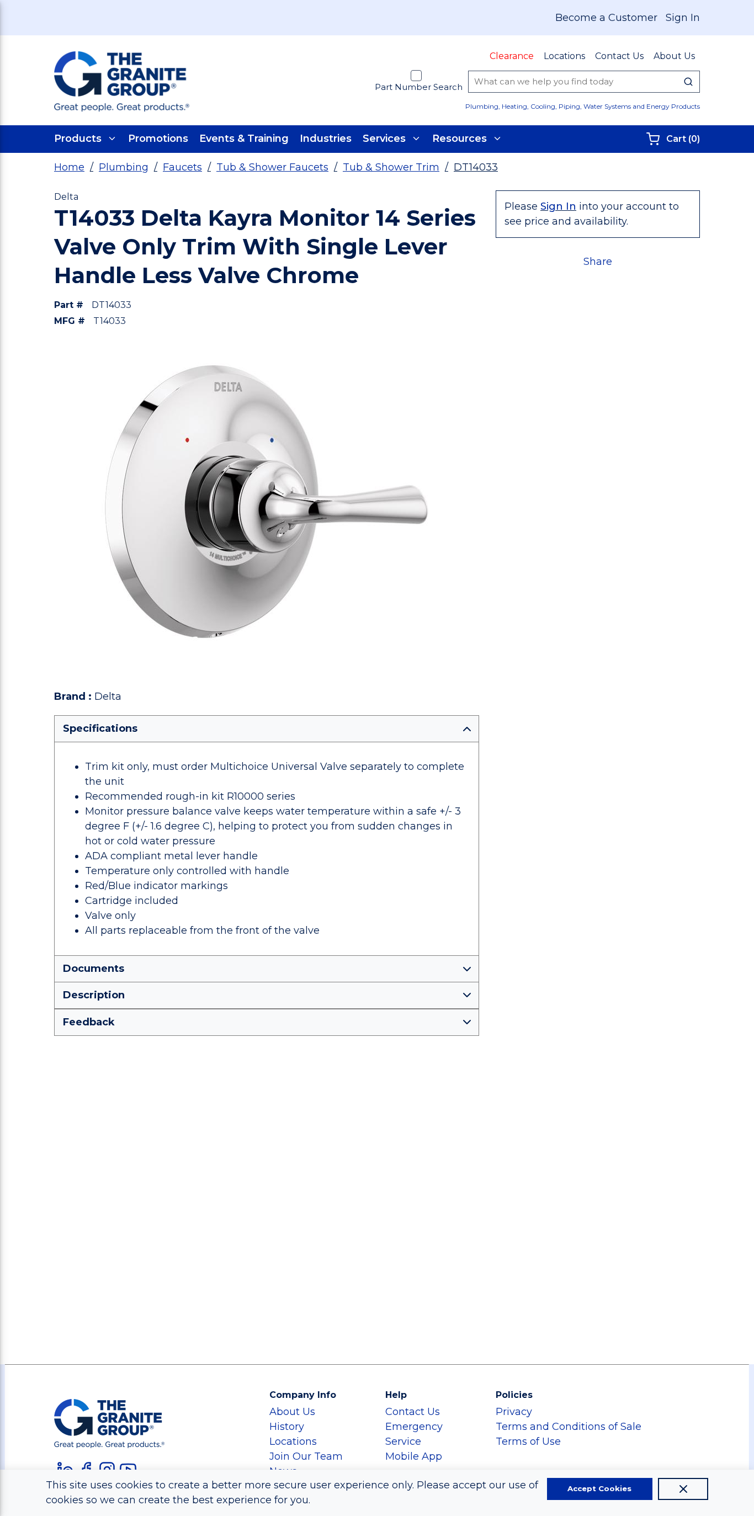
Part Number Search (419, 87)
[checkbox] (416, 75)
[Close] (683, 1489)
